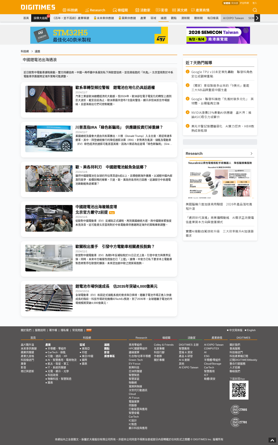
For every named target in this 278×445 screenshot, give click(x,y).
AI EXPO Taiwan (233, 18)
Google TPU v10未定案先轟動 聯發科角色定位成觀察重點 (222, 74)
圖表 (50, 382)
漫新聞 (185, 18)
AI (205, 352)
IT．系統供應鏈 (57, 367)
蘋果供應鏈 (129, 18)
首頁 (26, 18)
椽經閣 (123, 9)
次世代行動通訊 (138, 390)
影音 (163, 9)
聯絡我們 (235, 371)
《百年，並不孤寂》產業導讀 (70, 18)
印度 (84, 352)
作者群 (158, 356)
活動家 (145, 9)
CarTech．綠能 (57, 352)
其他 (181, 363)
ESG (207, 356)
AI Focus (134, 397)
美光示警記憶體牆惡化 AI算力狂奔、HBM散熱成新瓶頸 (222, 128)
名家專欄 (159, 348)
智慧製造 (134, 374)
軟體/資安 (209, 378)
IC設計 (133, 420)
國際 (84, 359)
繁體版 (227, 3)
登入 (254, 2)
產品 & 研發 (186, 356)
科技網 (72, 9)
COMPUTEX (211, 348)
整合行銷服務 (237, 363)
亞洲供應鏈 (135, 371)
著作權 (53, 330)
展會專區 (109, 356)
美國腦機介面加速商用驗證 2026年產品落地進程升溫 (219, 206)
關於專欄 (159, 359)
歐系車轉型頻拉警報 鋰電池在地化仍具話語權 (115, 88)
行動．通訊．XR (57, 356)
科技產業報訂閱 (239, 356)
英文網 (182, 9)
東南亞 (86, 348)
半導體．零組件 (57, 348)
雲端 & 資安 (186, 352)
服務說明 (40, 330)
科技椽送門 (27, 359)
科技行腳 (159, 352)
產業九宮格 (27, 356)
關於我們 (26, 330)
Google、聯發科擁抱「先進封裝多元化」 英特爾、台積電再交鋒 (222, 101)
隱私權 (65, 330)
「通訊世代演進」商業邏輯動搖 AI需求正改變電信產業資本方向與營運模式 (220, 219)
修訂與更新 (27, 371)
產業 (143, 18)
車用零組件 (135, 344)
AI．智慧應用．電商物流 (62, 359)
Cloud (132, 393)
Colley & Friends (164, 344)
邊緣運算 (134, 352)
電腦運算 (134, 401)
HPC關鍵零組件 (138, 348)
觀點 (174, 18)
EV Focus (134, 363)
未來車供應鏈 (105, 18)
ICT (206, 374)
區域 (153, 18)
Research (97, 9)
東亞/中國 (87, 356)
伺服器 (133, 405)
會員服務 (235, 348)
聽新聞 (198, 18)
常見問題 (77, 330)
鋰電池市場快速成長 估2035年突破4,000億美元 (116, 286)
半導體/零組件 (212, 359)
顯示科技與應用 (138, 427)
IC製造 (133, 424)
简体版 (234, 3)
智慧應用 (184, 348)
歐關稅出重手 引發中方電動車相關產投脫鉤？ (115, 247)
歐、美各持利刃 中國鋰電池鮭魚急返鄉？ (111, 167)
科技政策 (53, 374)
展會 (23, 363)
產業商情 (202, 9)
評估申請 (244, 2)
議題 (163, 18)
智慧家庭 (134, 378)
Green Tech (136, 359)
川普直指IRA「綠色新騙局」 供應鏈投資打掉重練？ (119, 127)
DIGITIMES (243, 337)
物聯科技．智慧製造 (59, 378)
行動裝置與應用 (138, 409)
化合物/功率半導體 (140, 356)
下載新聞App (237, 378)
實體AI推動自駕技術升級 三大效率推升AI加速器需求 (220, 233)
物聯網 (133, 382)
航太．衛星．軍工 (58, 363)
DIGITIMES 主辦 (189, 344)
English (251, 330)
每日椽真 (213, 18)
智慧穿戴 (134, 412)
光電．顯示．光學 (58, 371)
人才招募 (235, 367)
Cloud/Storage (212, 363)
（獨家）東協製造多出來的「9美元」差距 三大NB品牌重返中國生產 (221, 87)
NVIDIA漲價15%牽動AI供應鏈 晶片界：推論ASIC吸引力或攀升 (221, 114)
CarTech (134, 416)
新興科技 (134, 367)
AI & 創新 (184, 359)
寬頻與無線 (135, 386)
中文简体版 (235, 330)
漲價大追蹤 (41, 17)
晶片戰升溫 (27, 344)
